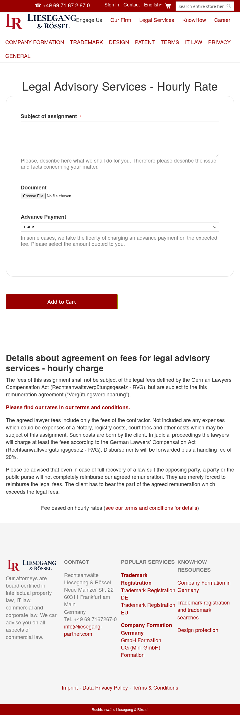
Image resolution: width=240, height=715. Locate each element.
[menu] (120, 49)
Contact (132, 4)
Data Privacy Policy (105, 687)
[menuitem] (34, 42)
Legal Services (156, 19)
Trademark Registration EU (148, 608)
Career (222, 19)
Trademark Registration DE (148, 593)
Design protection (197, 629)
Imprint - (72, 687)
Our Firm (120, 19)
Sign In (111, 4)
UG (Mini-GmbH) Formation (140, 650)
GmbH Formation (141, 640)
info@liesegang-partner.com (83, 629)
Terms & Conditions (155, 687)
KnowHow (194, 19)
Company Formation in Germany (204, 585)
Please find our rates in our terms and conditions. (68, 407)
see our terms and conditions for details (151, 507)
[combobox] (205, 6)
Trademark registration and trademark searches (203, 609)
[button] (153, 4)
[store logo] (41, 21)
